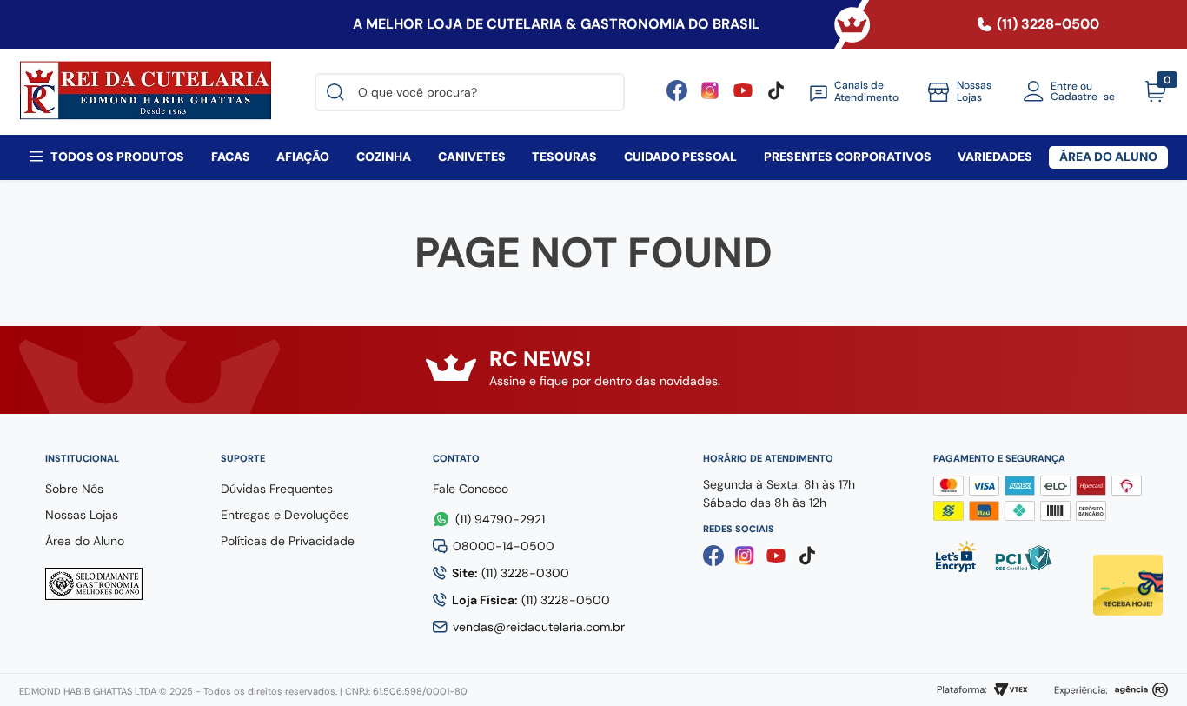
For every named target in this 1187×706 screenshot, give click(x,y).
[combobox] (470, 92)
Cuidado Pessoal (680, 156)
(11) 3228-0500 (531, 600)
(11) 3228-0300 (510, 573)
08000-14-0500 (503, 546)
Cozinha (383, 156)
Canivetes (472, 156)
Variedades (995, 156)
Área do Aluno (1108, 156)
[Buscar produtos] (339, 92)
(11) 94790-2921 (500, 519)
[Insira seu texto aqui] (743, 96)
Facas (230, 156)
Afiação (302, 156)
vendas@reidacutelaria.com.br (539, 627)
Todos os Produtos (117, 156)
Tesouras (564, 156)
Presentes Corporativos (848, 156)
